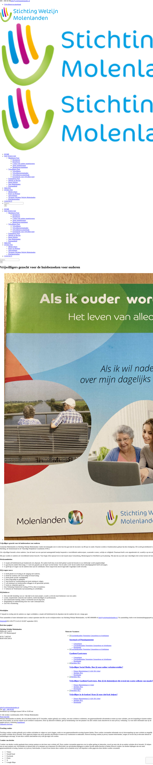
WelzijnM (3, 621)
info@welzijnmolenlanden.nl (20, 1)
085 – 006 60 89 (8, 709)
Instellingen (21, 722)
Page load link (4, 717)
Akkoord (3, 724)
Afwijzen (9, 724)
